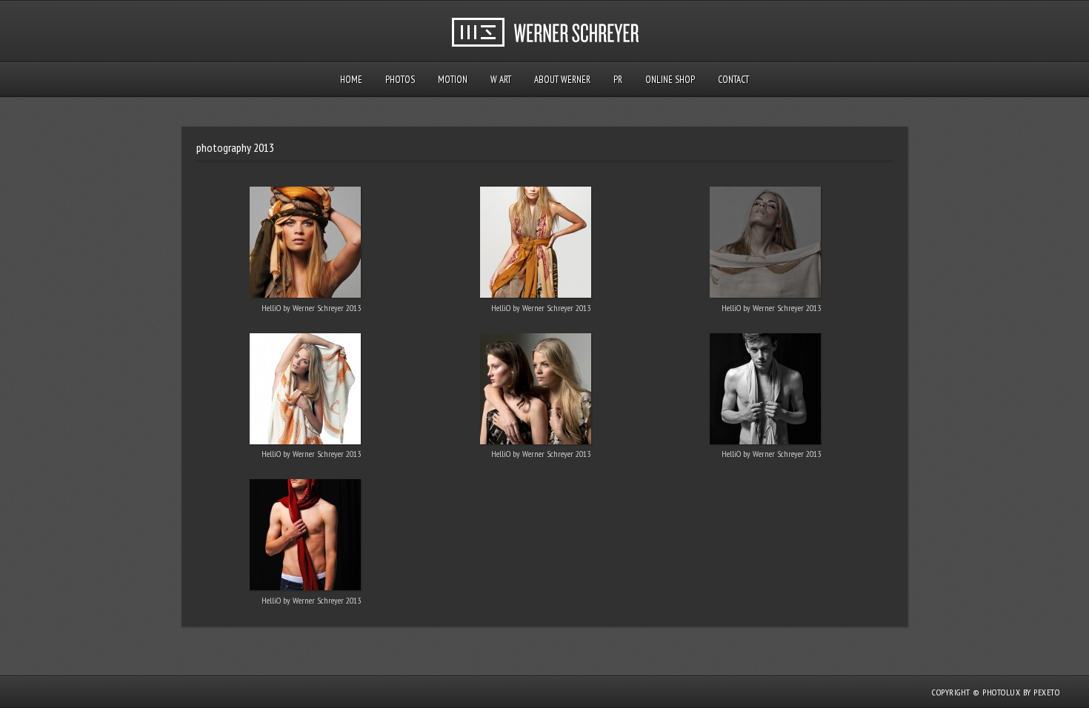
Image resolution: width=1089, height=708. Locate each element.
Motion (452, 79)
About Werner (562, 79)
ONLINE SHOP (670, 79)
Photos (400, 79)
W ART (500, 79)
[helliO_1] (305, 245)
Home (351, 79)
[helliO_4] (765, 391)
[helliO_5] (305, 537)
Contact (733, 79)
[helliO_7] (305, 391)
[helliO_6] (535, 391)
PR (617, 79)
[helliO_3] (765, 245)
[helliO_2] (535, 245)
